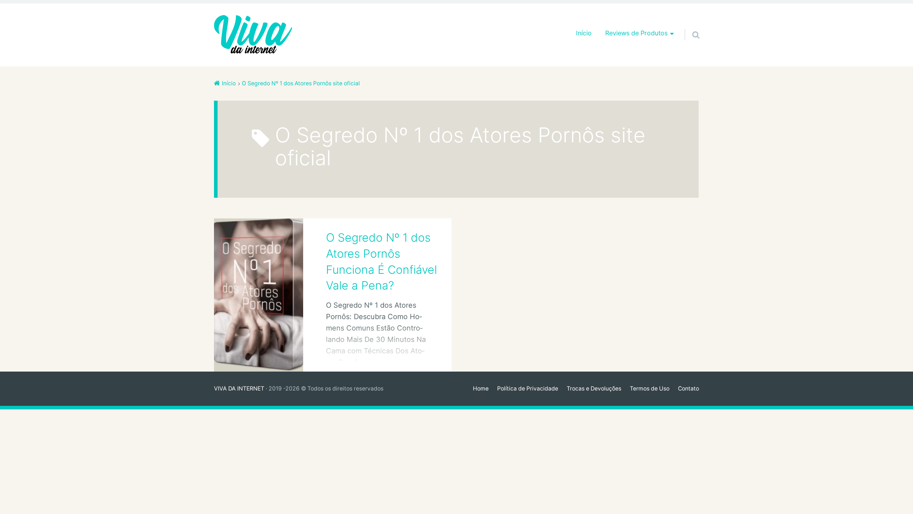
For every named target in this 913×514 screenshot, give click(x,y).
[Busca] (689, 25)
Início (584, 33)
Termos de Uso (649, 388)
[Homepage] (253, 35)
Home (481, 388)
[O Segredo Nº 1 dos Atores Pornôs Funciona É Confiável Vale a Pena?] (258, 295)
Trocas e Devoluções (594, 388)
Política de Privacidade (527, 388)
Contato (688, 388)
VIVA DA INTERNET (239, 388)
